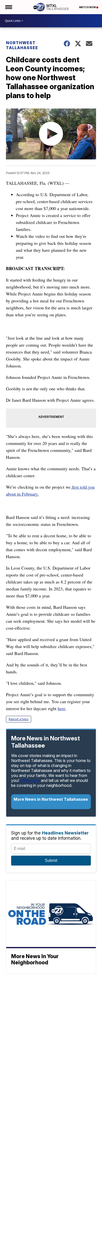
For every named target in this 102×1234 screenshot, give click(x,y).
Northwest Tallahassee (22, 45)
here (61, 708)
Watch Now (87, 7)
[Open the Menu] (8, 7)
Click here (30, 780)
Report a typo (18, 719)
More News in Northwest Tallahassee (51, 799)
